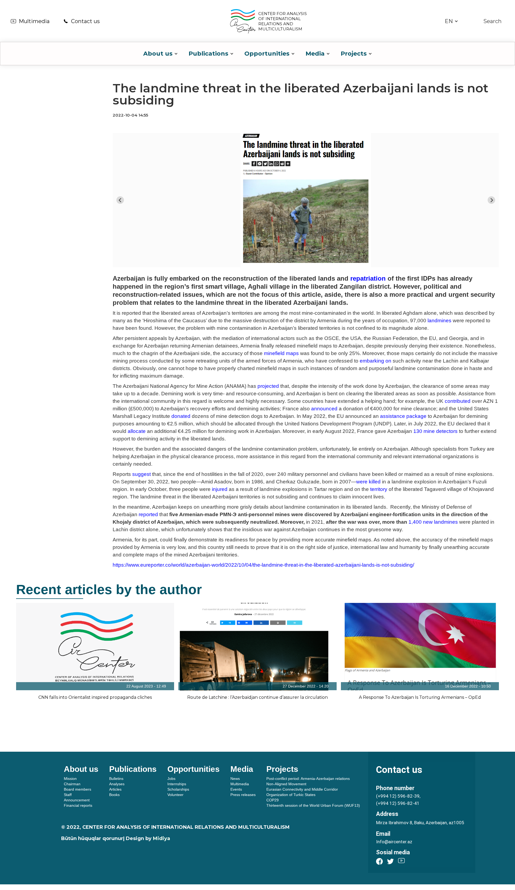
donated (180, 416)
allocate (137, 431)
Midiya (161, 838)
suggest (141, 474)
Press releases (243, 795)
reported (148, 514)
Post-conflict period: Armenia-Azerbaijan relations (308, 778)
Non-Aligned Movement (286, 784)
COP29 (272, 800)
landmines (439, 320)
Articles (115, 789)
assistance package (403, 416)
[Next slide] (491, 200)
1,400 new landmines (433, 522)
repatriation (368, 278)
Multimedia (34, 21)
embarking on (375, 361)
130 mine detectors (435, 431)
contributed (457, 401)
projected (268, 386)
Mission (70, 778)
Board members (77, 789)
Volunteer (175, 795)
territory (378, 489)
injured (219, 489)
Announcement (77, 800)
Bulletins (116, 778)
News (235, 778)
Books (114, 795)
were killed (368, 481)
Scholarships (178, 789)
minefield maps (281, 353)
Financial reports (78, 805)
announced (324, 408)
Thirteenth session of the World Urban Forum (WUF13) (313, 805)
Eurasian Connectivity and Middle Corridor (302, 789)
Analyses (116, 784)
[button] (451, 21)
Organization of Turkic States (290, 795)
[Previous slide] (120, 200)
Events (236, 789)
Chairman (72, 784)
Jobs (171, 778)
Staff (68, 795)
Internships (176, 784)
